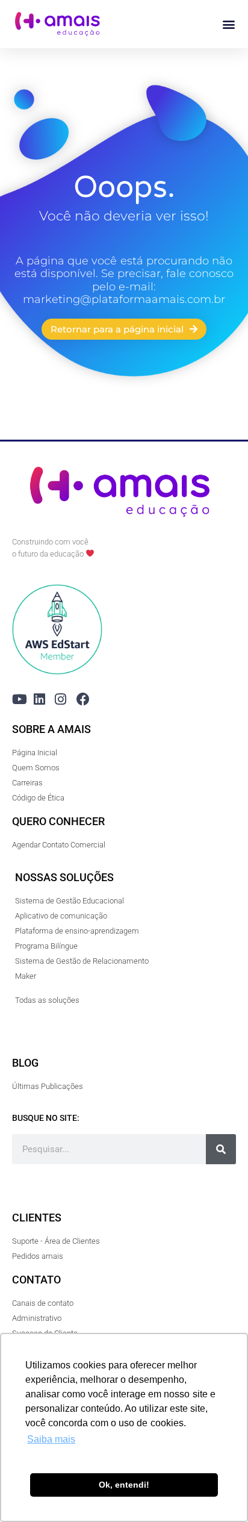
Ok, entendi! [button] (124, 1484)
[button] (229, 24)
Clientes (36, 1217)
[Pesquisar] (221, 1149)
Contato (36, 1279)
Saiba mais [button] (51, 1439)
